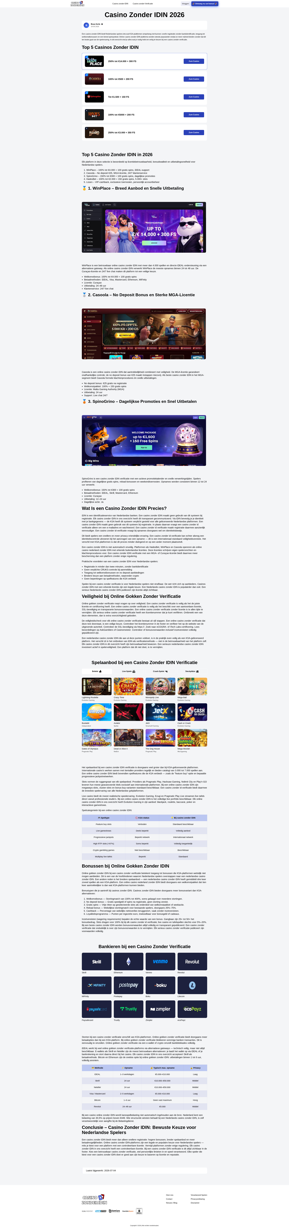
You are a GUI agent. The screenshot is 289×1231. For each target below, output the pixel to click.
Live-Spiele (127, 671)
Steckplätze (190, 671)
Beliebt (95, 671)
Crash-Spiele (158, 671)
